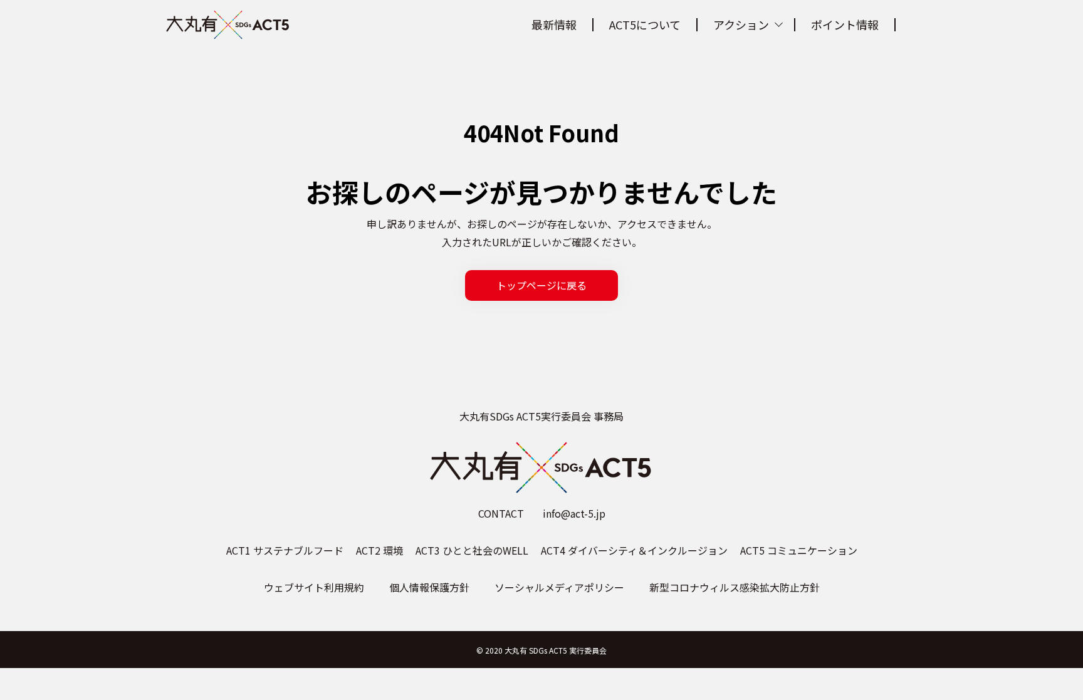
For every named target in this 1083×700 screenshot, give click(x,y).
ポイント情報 (845, 24)
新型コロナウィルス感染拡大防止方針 (734, 587)
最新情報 (554, 24)
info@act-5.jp (574, 513)
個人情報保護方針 (429, 587)
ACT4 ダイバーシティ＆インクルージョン (634, 550)
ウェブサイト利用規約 (314, 587)
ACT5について (645, 24)
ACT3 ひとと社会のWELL (472, 550)
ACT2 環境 (379, 550)
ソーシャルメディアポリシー (559, 587)
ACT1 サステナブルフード (284, 550)
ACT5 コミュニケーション (798, 550)
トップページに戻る (541, 285)
